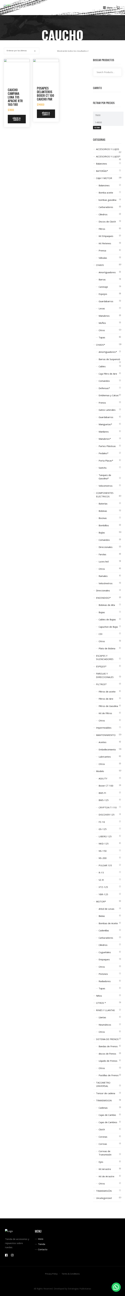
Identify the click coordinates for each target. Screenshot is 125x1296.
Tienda (41, 1244)
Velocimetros (105, 485)
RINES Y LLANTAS (105, 1010)
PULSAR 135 (105, 865)
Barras (102, 279)
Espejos (103, 293)
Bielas (102, 915)
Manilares (104, 431)
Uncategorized (104, 1197)
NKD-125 (104, 843)
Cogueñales (105, 952)
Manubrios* (105, 438)
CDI (100, 633)
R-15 (101, 872)
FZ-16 (102, 821)
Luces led (104, 561)
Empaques (104, 959)
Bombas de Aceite (108, 923)
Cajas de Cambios (108, 1122)
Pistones (103, 973)
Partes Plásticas (107, 446)
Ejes (101, 1161)
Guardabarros (106, 301)
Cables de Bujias (107, 619)
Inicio (40, 1238)
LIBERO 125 (105, 836)
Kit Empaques (106, 236)
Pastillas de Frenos (109, 1075)
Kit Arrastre (105, 1169)
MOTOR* (101, 901)
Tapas (102, 337)
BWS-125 (104, 800)
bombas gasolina (107, 199)
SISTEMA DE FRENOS (107, 1039)
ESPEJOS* (101, 666)
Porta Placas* (106, 460)
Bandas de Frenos (108, 1046)
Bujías (102, 532)
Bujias (102, 612)
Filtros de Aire (106, 698)
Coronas (103, 1136)
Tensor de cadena (105, 1093)
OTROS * (101, 1002)
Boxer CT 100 (106, 785)
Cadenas (103, 1107)
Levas (102, 308)
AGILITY (103, 778)
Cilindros (103, 214)
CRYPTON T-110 (108, 807)
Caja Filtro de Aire (108, 373)
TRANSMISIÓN (104, 1190)
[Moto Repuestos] (7, 5)
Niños (99, 995)
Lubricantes (105, 756)
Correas (103, 1143)
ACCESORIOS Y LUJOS (107, 149)
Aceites (102, 742)
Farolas (102, 554)
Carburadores (106, 207)
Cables (102, 366)
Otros (102, 330)
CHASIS (100, 264)
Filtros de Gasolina (108, 706)
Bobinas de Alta (107, 604)
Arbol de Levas (106, 908)
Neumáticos (105, 1024)
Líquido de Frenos (108, 1060)
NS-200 (103, 858)
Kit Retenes (105, 243)
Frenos (102, 402)
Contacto (42, 1249)
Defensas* (104, 388)
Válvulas (103, 257)
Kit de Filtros (105, 713)
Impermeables (103, 727)
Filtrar (97, 127)
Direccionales (105, 547)
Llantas (102, 1017)
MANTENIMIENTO (106, 734)
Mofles (102, 322)
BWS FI (102, 792)
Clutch (102, 1129)
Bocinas (103, 518)
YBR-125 (103, 894)
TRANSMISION (104, 1100)
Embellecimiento (107, 749)
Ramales (103, 575)
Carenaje (103, 286)
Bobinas (103, 510)
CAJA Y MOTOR (104, 178)
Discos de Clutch (107, 221)
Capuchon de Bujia (108, 626)
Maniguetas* (105, 424)
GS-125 (103, 829)
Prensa (102, 250)
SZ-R (101, 879)
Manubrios (104, 315)
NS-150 (103, 850)
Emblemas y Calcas (109, 395)
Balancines (101, 163)
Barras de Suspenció (109, 359)
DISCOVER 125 (106, 814)
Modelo (100, 771)
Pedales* (103, 453)
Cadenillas (104, 930)
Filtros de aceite (107, 691)
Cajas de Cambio (107, 1114)
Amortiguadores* (108, 351)
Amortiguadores (107, 272)
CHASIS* (100, 344)
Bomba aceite (106, 192)
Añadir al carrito (17, 119)
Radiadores (105, 981)
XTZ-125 (103, 886)
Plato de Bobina (107, 648)
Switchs (103, 467)
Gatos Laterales (107, 409)
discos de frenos (107, 1053)
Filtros (102, 228)
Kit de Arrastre (106, 1176)
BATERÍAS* (102, 170)
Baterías (103, 503)
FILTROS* (101, 684)
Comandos (104, 380)
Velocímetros (105, 583)
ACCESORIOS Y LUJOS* (108, 156)
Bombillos (104, 525)
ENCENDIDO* (103, 597)
